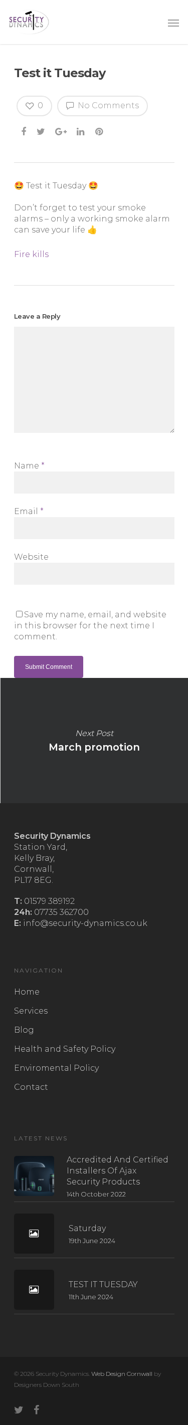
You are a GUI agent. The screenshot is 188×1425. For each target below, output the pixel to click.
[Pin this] (100, 131)
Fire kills (31, 254)
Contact (31, 1087)
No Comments (107, 105)
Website (31, 557)
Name (29, 465)
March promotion (94, 740)
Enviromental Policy (56, 1068)
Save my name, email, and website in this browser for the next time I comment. (90, 625)
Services (31, 1011)
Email (29, 511)
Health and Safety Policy (64, 1049)
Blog (24, 1030)
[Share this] (24, 131)
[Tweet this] (41, 131)
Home (27, 992)
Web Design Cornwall (121, 1373)
